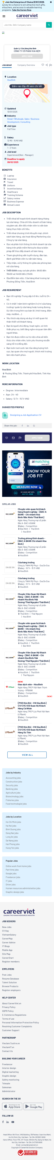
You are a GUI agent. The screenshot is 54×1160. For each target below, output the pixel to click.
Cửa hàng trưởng (26, 562)
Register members (10, 961)
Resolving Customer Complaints (17, 1026)
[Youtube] (13, 1121)
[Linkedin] (7, 1121)
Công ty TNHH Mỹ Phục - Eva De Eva (33, 565)
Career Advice (8, 942)
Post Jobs (7, 974)
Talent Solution (9, 982)
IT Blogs (6, 946)
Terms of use (8, 1018)
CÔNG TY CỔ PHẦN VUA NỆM (27, 51)
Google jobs (11, 873)
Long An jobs (12, 836)
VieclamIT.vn (8, 1047)
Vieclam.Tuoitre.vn (11, 1043)
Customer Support (10, 1030)
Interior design (9, 1068)
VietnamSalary (9, 934)
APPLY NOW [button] (27, 56)
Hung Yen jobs (12, 848)
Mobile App (7, 950)
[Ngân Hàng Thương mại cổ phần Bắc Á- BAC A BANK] (10, 514)
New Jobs (6, 927)
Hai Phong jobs (13, 844)
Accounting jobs (13, 778)
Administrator (8, 1091)
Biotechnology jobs (14, 796)
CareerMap (7, 938)
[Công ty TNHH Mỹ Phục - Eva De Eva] (10, 567)
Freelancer (7, 1064)
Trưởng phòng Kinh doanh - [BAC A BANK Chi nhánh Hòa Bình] (32, 541)
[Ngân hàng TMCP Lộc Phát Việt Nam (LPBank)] (10, 707)
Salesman (6, 1087)
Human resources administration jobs (23, 888)
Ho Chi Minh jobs (13, 822)
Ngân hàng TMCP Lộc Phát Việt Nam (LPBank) (34, 713)
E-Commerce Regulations (14, 1015)
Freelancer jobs (13, 877)
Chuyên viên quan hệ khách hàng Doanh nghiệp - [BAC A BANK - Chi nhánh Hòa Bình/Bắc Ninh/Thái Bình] (32, 513)
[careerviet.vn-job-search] (12, 1106)
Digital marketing (10, 1072)
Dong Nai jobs (12, 833)
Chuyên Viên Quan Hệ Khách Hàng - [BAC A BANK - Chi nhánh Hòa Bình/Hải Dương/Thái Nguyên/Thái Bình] (34, 598)
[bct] (27, 1152)
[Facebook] (3, 1121)
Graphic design (9, 1075)
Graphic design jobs (15, 892)
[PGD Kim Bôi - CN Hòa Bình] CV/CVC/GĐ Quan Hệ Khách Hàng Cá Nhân (32, 706)
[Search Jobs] (49, 25)
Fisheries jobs (12, 800)
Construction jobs (14, 781)
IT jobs (9, 881)
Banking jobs (12, 789)
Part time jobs (12, 869)
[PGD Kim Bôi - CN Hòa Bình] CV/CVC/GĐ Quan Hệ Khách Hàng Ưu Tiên (32, 730)
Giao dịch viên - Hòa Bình (30, 684)
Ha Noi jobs (11, 825)
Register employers (11, 990)
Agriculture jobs (13, 792)
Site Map (6, 954)
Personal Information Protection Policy (20, 1022)
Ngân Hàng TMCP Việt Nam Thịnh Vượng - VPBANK (32, 689)
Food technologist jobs (16, 803)
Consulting (25, 122)
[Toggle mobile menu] (4, 16)
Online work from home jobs (18, 866)
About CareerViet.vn (11, 1003)
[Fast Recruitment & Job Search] (27, 16)
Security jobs (12, 785)
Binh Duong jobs (13, 829)
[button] (51, 2)
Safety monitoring (10, 1079)
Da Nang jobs (12, 840)
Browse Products (10, 986)
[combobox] (24, 25)
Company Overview (26, 65)
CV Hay (5, 930)
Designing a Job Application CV (25, 414)
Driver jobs (11, 884)
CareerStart (8, 957)
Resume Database (10, 978)
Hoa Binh (11, 80)
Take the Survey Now (21, 10)
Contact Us (7, 1051)
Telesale (6, 1083)
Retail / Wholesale (15, 119)
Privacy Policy (8, 1007)
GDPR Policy (8, 1011)
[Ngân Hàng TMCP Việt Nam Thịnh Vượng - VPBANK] (10, 686)
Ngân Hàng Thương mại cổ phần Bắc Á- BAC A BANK (32, 521)
